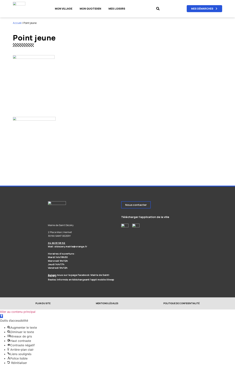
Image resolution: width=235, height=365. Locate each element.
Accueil (17, 23)
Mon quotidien (90, 8)
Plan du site (42, 303)
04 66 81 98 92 (57, 243)
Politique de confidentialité (181, 303)
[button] (158, 9)
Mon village (63, 8)
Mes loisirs (117, 8)
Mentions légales (107, 303)
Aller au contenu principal (17, 312)
